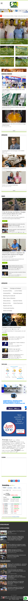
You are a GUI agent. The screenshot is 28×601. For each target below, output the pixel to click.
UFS (14, 451)
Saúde (12, 450)
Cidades (3, 196)
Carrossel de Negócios (6, 74)
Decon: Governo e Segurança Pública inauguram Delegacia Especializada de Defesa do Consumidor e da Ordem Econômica (12, 539)
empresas (8, 443)
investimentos (20, 444)
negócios (19, 445)
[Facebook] (12, 481)
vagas (16, 451)
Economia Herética (7, 290)
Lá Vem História (18, 290)
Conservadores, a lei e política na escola (16, 337)
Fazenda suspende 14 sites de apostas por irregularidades (21, 63)
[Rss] (9, 481)
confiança (18, 440)
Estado (21, 443)
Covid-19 (12, 442)
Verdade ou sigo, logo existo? (14, 349)
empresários (12, 443)
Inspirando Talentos (17, 300)
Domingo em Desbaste (15, 288)
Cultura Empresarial (18, 303)
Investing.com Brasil (15, 516)
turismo (11, 451)
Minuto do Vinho (7, 303)
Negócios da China (7, 305)
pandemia (9, 447)
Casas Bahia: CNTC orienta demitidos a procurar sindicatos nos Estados (16, 577)
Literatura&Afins (7, 293)
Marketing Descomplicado (9, 295)
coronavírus (5, 442)
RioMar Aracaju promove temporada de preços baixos (15, 550)
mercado (10, 445)
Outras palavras (6, 300)
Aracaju (5, 440)
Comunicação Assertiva (8, 308)
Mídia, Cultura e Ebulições (9, 298)
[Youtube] (16, 481)
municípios (14, 445)
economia (18, 441)
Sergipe (17, 450)
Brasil (10, 440)
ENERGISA (17, 443)
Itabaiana (4, 445)
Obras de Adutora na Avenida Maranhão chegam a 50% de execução (15, 582)
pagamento (4, 447)
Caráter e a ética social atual (11, 327)
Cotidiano (5, 288)
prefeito (3, 448)
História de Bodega (7, 310)
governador (4, 444)
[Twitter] (14, 481)
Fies (24, 443)
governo (9, 444)
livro (7, 445)
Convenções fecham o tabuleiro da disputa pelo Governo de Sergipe (13, 253)
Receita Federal (7, 450)
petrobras (18, 447)
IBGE (12, 444)
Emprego (3, 443)
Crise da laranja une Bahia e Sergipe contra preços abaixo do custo (7, 51)
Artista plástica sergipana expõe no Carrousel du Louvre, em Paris (16, 545)
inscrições (15, 444)
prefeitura (8, 448)
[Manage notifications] (3, 598)
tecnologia (4, 451)
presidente (12, 448)
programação (21, 448)
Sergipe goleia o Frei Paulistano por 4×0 (16, 531)
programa (16, 448)
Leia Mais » (5, 262)
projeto (3, 450)
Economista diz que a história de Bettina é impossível (16, 555)
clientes (14, 440)
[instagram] (19, 481)
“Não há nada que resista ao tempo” (9, 186)
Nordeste (23, 445)
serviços (22, 450)
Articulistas (4, 135)
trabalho (7, 451)
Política (3, 237)
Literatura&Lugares (17, 293)
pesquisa (14, 447)
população (23, 447)
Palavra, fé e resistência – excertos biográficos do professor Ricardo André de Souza (17, 565)
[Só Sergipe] (14, 4)
